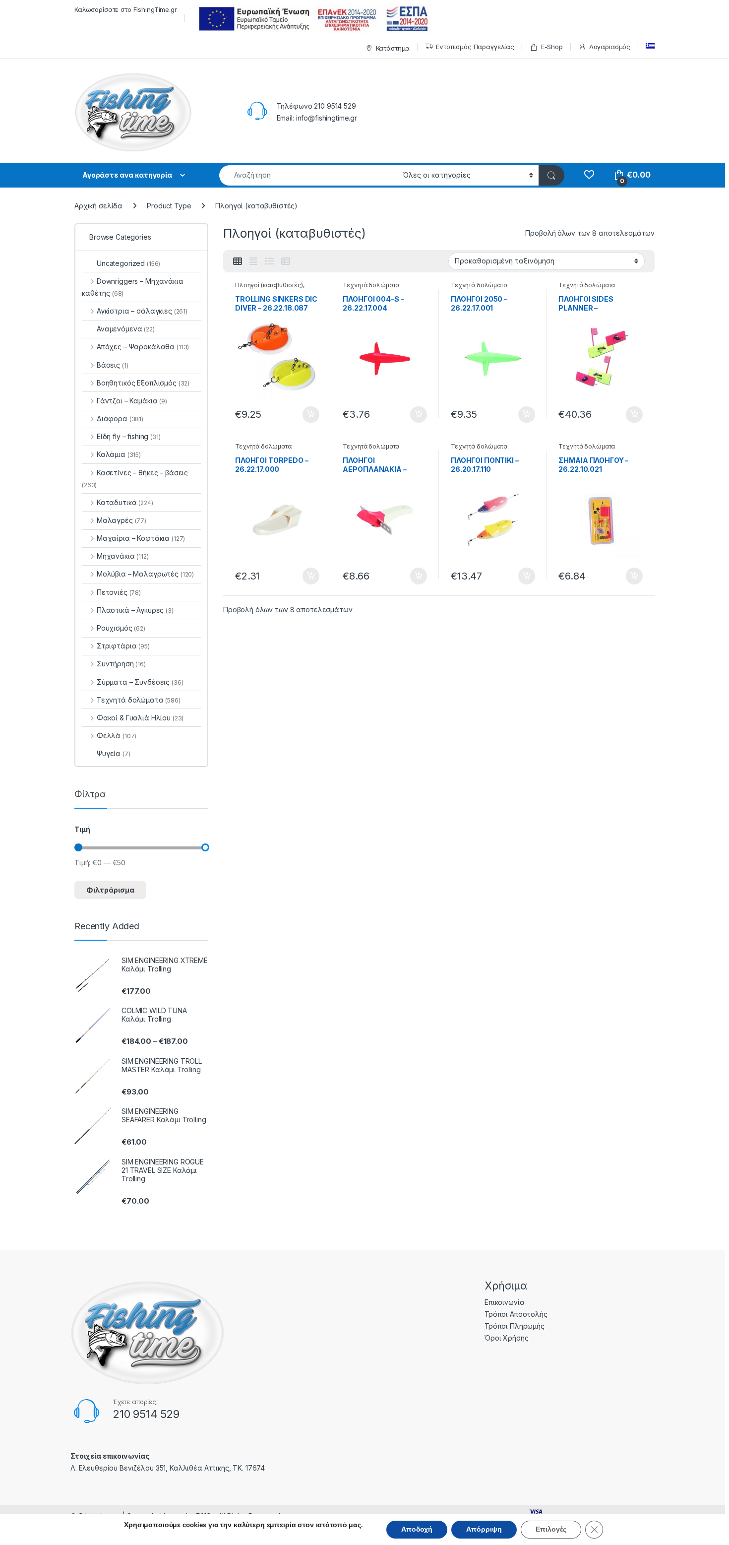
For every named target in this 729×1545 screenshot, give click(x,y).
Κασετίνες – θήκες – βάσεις (135, 478)
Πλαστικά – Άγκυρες (135, 610)
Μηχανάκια (123, 556)
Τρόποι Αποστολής (516, 1314)
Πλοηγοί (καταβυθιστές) (269, 285)
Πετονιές (119, 592)
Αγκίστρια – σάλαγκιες (142, 311)
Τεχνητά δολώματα (371, 285)
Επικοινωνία (504, 1302)
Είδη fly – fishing (129, 436)
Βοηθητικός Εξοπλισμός (143, 383)
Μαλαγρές (121, 520)
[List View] (269, 261)
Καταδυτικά (125, 502)
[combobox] (308, 175)
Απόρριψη (484, 1529)
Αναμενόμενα (126, 328)
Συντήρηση (121, 663)
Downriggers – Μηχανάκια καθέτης (132, 287)
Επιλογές (551, 1529)
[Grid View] (237, 261)
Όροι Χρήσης (506, 1338)
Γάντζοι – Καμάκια (132, 400)
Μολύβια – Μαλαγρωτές (145, 574)
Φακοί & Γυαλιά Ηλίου (140, 717)
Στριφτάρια (123, 646)
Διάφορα (120, 418)
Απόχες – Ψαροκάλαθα (143, 346)
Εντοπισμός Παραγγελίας (475, 47)
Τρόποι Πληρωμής (515, 1326)
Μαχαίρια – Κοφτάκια (141, 538)
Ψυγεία (113, 753)
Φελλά (116, 735)
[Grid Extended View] (253, 261)
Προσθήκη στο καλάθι (302, 414)
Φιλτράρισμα (110, 890)
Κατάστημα (393, 48)
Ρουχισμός (121, 628)
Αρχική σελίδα (98, 205)
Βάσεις (112, 365)
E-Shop (552, 47)
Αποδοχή (416, 1529)
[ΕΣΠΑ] (311, 18)
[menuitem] (650, 46)
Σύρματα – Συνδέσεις (140, 682)
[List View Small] (285, 261)
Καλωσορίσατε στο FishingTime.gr (125, 9)
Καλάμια (119, 454)
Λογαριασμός (609, 47)
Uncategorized (128, 263)
